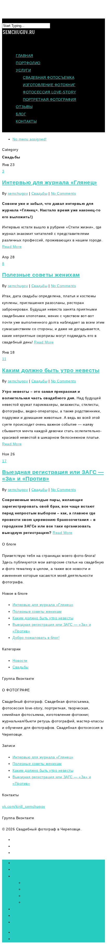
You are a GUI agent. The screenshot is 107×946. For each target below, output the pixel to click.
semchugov (18, 193)
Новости (20, 660)
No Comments (63, 193)
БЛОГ (21, 114)
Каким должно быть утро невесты (50, 370)
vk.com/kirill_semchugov (23, 806)
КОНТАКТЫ (26, 121)
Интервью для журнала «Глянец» (49, 182)
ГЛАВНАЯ (24, 55)
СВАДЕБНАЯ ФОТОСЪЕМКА (48, 77)
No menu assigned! (29, 139)
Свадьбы (39, 193)
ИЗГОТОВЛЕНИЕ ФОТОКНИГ (49, 85)
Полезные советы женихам (41, 275)
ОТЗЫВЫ (24, 107)
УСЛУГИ (23, 70)
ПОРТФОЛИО (28, 63)
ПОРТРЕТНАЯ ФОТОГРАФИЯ (49, 99)
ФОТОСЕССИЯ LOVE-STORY (49, 92)
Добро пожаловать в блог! (35, 637)
